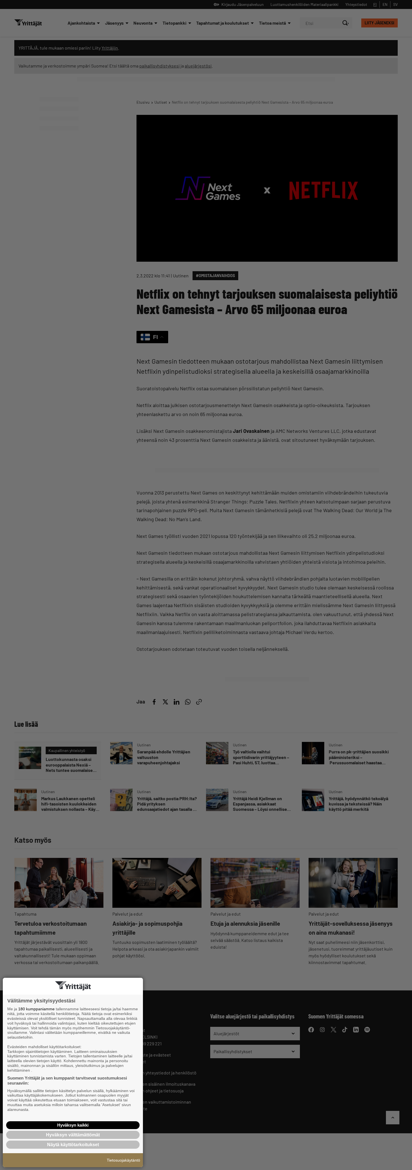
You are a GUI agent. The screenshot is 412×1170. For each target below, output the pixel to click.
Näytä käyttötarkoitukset (73, 1144)
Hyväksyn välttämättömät (73, 1134)
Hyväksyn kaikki (73, 1125)
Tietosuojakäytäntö (123, 1160)
